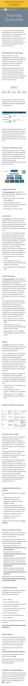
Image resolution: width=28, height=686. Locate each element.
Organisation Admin (9, 192)
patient (6, 345)
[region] (14, 4)
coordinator (7, 218)
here (15, 656)
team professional (8, 279)
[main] (14, 17)
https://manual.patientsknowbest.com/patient (13, 651)
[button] (2, 10)
